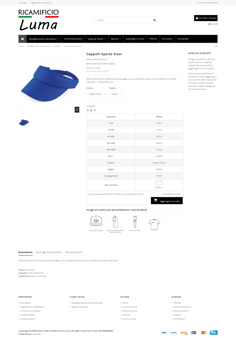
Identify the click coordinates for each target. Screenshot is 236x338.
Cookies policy (27, 315)
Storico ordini (129, 319)
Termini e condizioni (30, 311)
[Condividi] (87, 110)
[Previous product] (215, 46)
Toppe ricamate (79, 307)
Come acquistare (182, 307)
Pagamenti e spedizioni (41, 3)
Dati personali (129, 311)
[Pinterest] (95, 110)
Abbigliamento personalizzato (87, 303)
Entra (125, 303)
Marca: (90, 59)
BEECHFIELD (100, 59)
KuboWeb (36, 334)
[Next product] (217, 46)
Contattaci (179, 319)
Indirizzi (126, 315)
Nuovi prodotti (180, 311)
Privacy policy (27, 319)
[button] (115, 39)
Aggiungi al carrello (167, 200)
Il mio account (129, 307)
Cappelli (91, 106)
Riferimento (92, 63)
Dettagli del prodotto (49, 252)
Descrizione (25, 252)
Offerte (177, 303)
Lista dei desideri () (208, 3)
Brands (177, 315)
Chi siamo (23, 3)
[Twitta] (91, 110)
